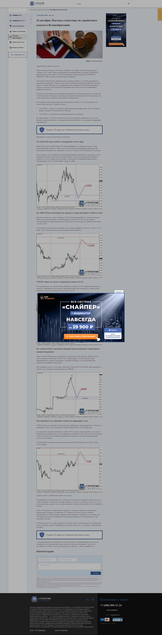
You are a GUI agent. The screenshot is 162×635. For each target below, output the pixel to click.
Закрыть (119, 292)
